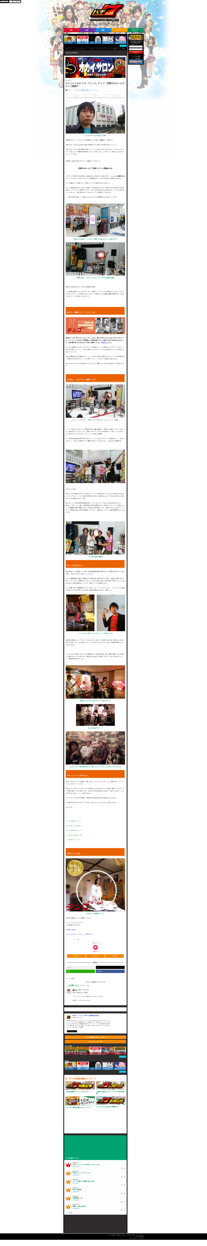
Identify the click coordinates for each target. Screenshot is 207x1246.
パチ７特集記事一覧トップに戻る (95, 1037)
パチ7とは (110, 1234)
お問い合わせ (122, 1234)
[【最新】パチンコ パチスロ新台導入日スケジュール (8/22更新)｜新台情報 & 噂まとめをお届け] (77, 36)
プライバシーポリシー (140, 1234)
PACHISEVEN (141, 1236)
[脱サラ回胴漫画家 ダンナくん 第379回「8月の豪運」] (64, 36)
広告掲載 (118, 1234)
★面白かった (95, 943)
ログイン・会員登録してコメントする (95, 982)
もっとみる (123, 45)
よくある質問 (128, 1234)
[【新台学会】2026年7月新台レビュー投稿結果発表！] (102, 36)
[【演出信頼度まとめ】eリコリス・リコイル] (114, 1047)
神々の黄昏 (75, 1183)
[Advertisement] (95, 1121)
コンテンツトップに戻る (95, 1041)
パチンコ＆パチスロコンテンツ (80, 48)
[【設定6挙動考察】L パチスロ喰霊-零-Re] (102, 1047)
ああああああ (76, 1166)
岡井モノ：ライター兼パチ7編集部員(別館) (78, 90)
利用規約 (133, 1234)
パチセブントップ (68, 48)
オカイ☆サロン (92, 48)
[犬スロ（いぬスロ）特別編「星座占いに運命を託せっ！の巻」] (115, 36)
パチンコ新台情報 (135, 58)
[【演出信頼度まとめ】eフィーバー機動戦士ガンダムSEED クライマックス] (77, 1047)
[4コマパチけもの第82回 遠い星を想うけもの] (89, 36)
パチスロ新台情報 (135, 56)
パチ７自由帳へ (69, 1212)
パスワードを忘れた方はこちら (136, 55)
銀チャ (75, 990)
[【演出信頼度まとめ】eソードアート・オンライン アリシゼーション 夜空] (65, 1047)
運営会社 (114, 1234)
